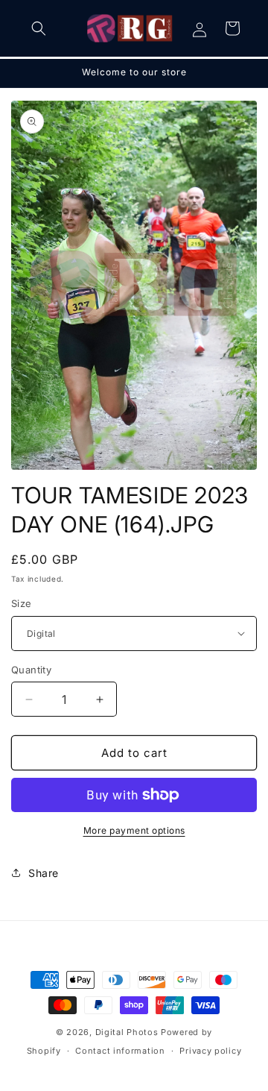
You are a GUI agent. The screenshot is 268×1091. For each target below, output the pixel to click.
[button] (38, 28)
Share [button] (43, 873)
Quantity (31, 670)
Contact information (120, 1051)
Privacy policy (210, 1051)
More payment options (134, 830)
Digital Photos (127, 1032)
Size (21, 603)
